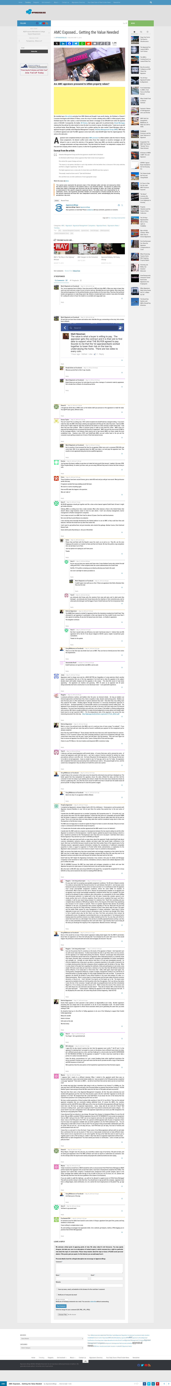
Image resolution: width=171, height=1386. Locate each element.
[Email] (95, 43)
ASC (113, 1338)
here (67, 181)
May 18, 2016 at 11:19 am (82, 1046)
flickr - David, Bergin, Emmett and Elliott (116, 218)
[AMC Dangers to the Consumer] (89, 248)
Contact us (65, 2)
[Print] (107, 43)
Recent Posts (65, 200)
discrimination (114, 1340)
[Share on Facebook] (144, 1384)
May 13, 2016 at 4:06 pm (102, 581)
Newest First (68, 271)
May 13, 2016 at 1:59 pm (73, 675)
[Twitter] (122, 205)
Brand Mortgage (119, 123)
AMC (62, 226)
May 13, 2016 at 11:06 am (75, 405)
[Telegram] (76, 43)
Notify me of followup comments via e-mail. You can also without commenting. (82, 1301)
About (56, 2)
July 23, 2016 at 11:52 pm (79, 1218)
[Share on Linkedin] (153, 1384)
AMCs (110, 1338)
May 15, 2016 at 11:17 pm (88, 932)
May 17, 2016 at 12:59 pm (95, 948)
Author (57, 200)
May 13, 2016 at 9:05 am (87, 317)
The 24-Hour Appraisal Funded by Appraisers (145, 80)
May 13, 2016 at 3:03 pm (74, 695)
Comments (62, 280)
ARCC (121, 1346)
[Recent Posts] (147, 32)
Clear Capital (112, 1335)
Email (93, 1275)
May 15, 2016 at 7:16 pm (81, 805)
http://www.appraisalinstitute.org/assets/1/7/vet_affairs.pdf (100, 714)
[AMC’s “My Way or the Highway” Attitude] (65, 248)
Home (20, 2)
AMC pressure (93, 138)
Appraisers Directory (78, 2)
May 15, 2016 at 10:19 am (92, 792)
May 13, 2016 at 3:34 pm (77, 540)
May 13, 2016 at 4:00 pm (83, 561)
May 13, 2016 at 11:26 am (93, 445)
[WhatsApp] (82, 43)
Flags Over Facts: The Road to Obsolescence (145, 39)
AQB (92, 1338)
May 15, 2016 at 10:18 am (88, 773)
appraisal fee (117, 1343)
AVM (127, 1338)
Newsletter (117, 2)
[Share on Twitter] (149, 1384)
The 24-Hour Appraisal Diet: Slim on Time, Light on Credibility (144, 222)
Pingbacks (76, 280)
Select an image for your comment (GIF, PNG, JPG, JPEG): (73, 1309)
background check (109, 1343)
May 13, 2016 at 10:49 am (93, 380)
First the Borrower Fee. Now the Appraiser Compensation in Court (145, 245)
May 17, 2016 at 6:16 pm (80, 1000)
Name (58, 1275)
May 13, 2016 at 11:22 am (78, 419)
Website (58, 1282)
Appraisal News (101, 226)
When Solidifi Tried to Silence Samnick (145, 101)
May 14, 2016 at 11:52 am (86, 611)
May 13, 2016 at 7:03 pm (80, 724)
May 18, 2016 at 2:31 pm (73, 1165)
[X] (57, 43)
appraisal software (137, 1338)
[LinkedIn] (63, 43)
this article (68, 116)
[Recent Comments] (141, 32)
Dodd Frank (121, 1340)
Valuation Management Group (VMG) (106, 129)
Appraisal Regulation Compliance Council (127, 1335)
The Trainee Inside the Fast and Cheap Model (145, 175)
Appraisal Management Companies (84, 226)
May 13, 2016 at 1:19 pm (73, 502)
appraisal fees (105, 1335)
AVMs (115, 1338)
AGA (94, 1346)
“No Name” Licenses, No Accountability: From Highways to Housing (145, 198)
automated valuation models (112, 1346)
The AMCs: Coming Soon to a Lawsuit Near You (145, 59)
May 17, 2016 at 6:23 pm (78, 1034)
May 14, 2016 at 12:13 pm (83, 630)
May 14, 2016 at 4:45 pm (83, 595)
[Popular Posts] (134, 32)
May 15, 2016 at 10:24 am (92, 648)
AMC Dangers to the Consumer (88, 257)
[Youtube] (43, 23)
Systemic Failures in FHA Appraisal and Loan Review (145, 111)
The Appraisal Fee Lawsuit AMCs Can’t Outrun (145, 49)
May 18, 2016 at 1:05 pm (73, 1075)
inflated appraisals (104, 230)
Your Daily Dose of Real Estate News (99, 2)
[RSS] (47, 23)
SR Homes (84, 123)
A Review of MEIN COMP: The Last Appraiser (145, 155)
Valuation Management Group (62, 233)
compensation (97, 1335)
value (72, 233)
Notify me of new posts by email (67, 1295)
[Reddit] (88, 43)
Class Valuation (100, 1346)
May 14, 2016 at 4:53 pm (73, 751)
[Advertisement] (115, 12)
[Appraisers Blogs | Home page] (35, 12)
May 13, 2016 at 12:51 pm (73, 477)
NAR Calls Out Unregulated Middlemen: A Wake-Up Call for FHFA (145, 123)
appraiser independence (104, 1340)
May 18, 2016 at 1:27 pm (74, 1149)
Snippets (36, 2)
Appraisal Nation (127, 1346)
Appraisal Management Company (134, 1340)
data (92, 1335)
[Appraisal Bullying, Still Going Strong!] (113, 248)
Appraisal (69, 226)
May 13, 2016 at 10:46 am (91, 368)
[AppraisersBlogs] (59, 211)
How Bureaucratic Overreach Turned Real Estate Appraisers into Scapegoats (145, 280)
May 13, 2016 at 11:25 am (74, 461)
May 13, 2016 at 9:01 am (87, 286)
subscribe (93, 1301)
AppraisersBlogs (61, 37)
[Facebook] (69, 43)
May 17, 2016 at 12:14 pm (95, 881)
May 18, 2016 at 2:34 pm (92, 1194)
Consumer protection (126, 1343)
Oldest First (76, 271)
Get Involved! (46, 2)
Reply (62, 302)
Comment (59, 1262)
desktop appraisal (121, 1338)
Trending (28, 2)
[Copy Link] (101, 43)
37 (126, 23)
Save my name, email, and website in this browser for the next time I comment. (81, 1289)
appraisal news (85, 230)
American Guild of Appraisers (100, 1338)
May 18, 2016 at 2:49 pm (73, 1206)
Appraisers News (113, 226)
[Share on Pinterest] (157, 1384)
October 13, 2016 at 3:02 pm (86, 662)
